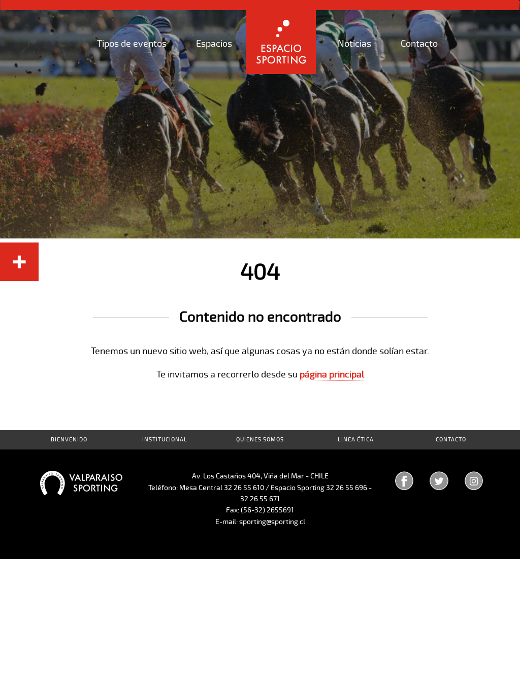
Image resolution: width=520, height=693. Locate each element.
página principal (332, 374)
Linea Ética (356, 439)
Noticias (354, 43)
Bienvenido (69, 439)
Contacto (419, 43)
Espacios (214, 43)
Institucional (164, 439)
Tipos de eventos (132, 43)
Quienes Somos (260, 439)
